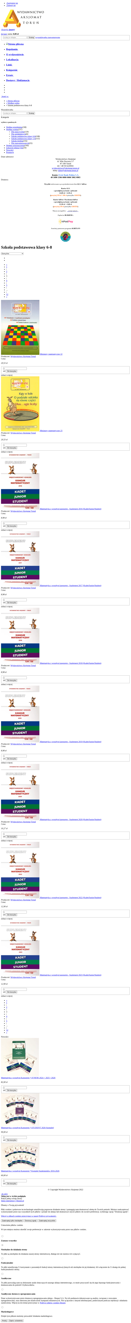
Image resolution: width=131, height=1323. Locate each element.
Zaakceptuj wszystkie (47, 1221)
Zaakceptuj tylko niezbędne (12, 1221)
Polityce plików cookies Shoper (52, 1303)
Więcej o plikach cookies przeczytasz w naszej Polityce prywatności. (28, 1216)
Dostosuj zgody (30, 1221)
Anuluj (4, 1321)
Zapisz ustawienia (16, 1321)
